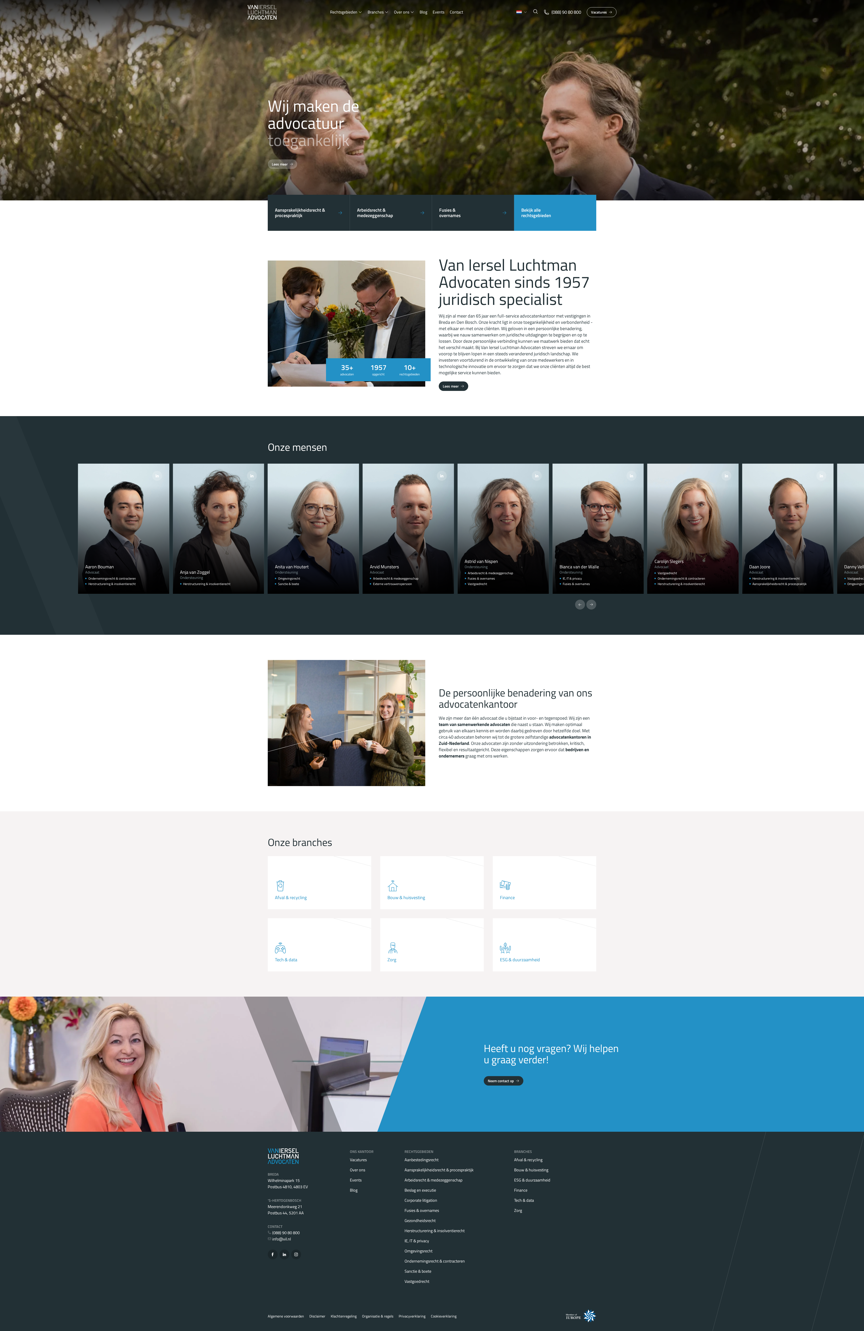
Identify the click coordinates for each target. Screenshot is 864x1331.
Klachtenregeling (344, 1316)
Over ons (401, 12)
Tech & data (524, 1200)
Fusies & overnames (422, 1210)
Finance (520, 1190)
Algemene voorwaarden (286, 1316)
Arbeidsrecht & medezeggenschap (433, 1180)
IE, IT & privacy (417, 1241)
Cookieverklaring (444, 1316)
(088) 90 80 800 (285, 1233)
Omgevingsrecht (418, 1251)
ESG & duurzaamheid (532, 1180)
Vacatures (599, 12)
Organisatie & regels (377, 1316)
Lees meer (280, 164)
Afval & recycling (528, 1160)
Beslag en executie (420, 1190)
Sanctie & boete (418, 1271)
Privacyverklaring (412, 1316)
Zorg (518, 1210)
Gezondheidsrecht (420, 1221)
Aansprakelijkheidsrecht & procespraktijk (439, 1170)
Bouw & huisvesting (531, 1170)
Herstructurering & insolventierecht (435, 1231)
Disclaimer (317, 1316)
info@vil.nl (281, 1239)
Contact (456, 12)
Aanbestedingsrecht (422, 1160)
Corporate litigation (421, 1200)
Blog (423, 12)
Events (438, 12)
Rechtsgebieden (343, 12)
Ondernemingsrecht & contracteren (435, 1261)
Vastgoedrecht (417, 1281)
